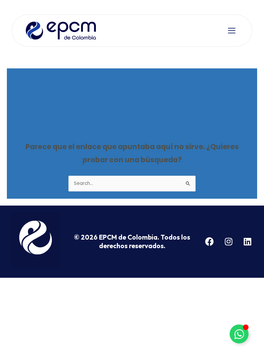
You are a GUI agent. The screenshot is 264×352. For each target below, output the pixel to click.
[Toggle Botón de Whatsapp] (239, 333)
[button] (35, 239)
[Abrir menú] (231, 30)
